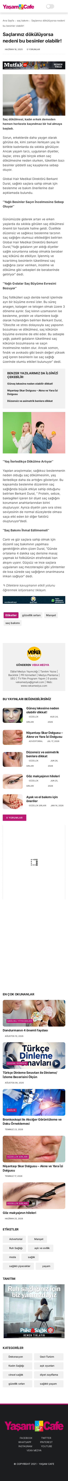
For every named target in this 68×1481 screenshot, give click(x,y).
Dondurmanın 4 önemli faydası (25, 1030)
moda (12, 1257)
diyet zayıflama (49, 1374)
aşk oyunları (47, 1365)
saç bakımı (22, 20)
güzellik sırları (31, 615)
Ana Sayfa (8, 20)
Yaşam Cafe (46, 1463)
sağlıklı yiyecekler (19, 1021)
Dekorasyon (16, 1356)
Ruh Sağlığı (15, 1248)
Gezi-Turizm (47, 1356)
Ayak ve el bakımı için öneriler (42, 799)
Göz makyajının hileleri (43, 776)
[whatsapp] (20, 634)
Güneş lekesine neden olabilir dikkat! (30, 383)
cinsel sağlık (16, 1374)
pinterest (46, 1442)
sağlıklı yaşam (48, 1383)
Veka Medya (34, 1450)
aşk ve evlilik (42, 1248)
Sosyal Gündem (17, 1063)
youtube (46, 1446)
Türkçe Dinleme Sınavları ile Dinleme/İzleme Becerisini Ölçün (30, 1075)
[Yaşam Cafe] (18, 8)
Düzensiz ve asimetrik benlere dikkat (30, 400)
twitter (46, 1438)
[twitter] (13, 634)
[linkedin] (35, 634)
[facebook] (6, 634)
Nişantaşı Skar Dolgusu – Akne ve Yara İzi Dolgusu (32, 392)
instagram (25, 1446)
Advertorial (36, 741)
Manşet (51, 615)
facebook (26, 1438)
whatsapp (24, 1442)
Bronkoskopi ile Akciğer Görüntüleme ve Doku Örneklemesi (32, 1122)
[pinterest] (27, 634)
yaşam (46, 1266)
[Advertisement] (34, 952)
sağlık (11, 1110)
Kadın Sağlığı (16, 1365)
